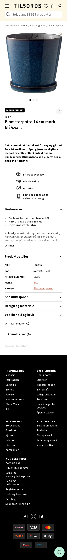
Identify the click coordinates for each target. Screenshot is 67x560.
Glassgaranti (44, 435)
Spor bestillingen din (17, 503)
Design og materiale (19, 306)
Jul (7, 409)
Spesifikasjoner (16, 297)
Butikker (42, 379)
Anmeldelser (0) (19, 334)
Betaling (10, 499)
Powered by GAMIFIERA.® (16, 346)
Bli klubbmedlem (47, 425)
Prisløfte (28, 188)
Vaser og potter (37, 25)
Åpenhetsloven (45, 412)
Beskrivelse (13, 209)
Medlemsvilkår (45, 445)
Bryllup (9, 389)
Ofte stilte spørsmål (17, 467)
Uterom (10, 445)
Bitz (8, 117)
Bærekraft (43, 389)
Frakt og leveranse (16, 494)
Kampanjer (12, 449)
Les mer (9, 245)
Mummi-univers (14, 399)
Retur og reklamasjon (12, 482)
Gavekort (10, 430)
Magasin (10, 375)
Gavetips (10, 384)
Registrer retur (14, 489)
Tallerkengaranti (47, 440)
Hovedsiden (11, 25)
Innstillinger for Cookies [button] (46, 405)
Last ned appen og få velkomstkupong (35, 196)
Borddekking (12, 425)
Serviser (10, 394)
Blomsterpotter (55, 25)
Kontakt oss (12, 463)
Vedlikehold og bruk (19, 315)
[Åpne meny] (7, 6)
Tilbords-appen (46, 384)
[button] (59, 111)
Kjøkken (10, 435)
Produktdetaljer (16, 256)
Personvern (43, 399)
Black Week (12, 404)
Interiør (23, 25)
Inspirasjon (12, 379)
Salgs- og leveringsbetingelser (17, 474)
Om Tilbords (44, 375)
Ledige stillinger (46, 394)
